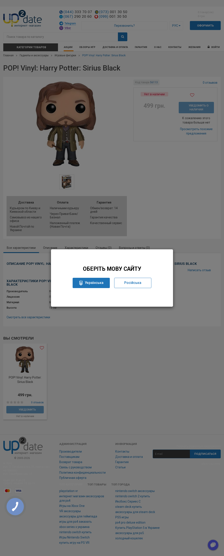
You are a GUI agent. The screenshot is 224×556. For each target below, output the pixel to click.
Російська (132, 283)
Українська (94, 283)
